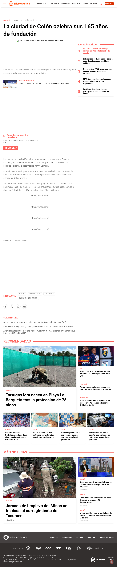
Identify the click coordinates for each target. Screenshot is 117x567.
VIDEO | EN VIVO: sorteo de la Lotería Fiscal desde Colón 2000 (44, 83)
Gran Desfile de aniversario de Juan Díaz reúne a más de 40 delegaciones (95, 499)
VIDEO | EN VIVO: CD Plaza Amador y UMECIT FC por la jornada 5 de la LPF (95, 373)
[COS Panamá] (48, 550)
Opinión (64, 3)
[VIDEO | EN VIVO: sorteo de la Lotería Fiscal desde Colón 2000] (10, 87)
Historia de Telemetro (31, 555)
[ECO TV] (58, 550)
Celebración (34, 294)
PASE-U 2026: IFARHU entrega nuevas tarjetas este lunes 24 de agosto (96, 51)
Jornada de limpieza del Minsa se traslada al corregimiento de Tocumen (36, 510)
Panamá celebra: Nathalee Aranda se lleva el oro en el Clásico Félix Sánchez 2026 (16, 436)
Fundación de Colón (28, 298)
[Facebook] (6, 306)
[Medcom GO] (18, 550)
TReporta (40, 3)
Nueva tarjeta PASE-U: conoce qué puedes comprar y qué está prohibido (97, 71)
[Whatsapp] (18, 306)
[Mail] (24, 306)
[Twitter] (12, 306)
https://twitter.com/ (40, 195)
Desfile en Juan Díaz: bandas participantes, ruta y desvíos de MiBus (96, 91)
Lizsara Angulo (84, 490)
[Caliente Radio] (79, 550)
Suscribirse (11, 148)
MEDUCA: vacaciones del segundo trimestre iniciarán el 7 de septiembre (97, 81)
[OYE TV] (38, 550)
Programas (53, 3)
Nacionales (16, 20)
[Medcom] (99, 550)
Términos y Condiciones (12, 555)
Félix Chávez (10, 520)
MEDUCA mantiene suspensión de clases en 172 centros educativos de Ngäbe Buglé (95, 402)
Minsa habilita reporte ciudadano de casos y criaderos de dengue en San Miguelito (96, 515)
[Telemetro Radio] (89, 550)
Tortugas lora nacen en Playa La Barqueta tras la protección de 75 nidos (36, 400)
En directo (109, 3)
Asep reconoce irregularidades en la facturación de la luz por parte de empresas (96, 484)
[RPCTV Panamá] (28, 550)
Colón (22, 294)
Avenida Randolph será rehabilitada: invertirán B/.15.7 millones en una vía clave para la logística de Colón (39, 332)
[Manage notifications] (111, 562)
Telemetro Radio (89, 3)
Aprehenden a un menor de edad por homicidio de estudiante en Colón (35, 322)
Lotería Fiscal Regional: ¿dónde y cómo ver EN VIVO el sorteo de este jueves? (38, 326)
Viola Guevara (84, 520)
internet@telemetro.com (14, 562)
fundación (49, 294)
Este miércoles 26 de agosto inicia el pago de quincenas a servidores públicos (98, 61)
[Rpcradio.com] (69, 550)
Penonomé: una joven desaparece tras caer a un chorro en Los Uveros (95, 388)
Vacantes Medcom (49, 555)
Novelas (75, 3)
